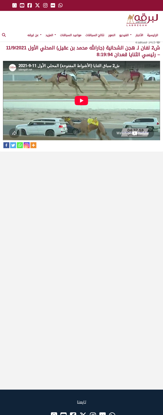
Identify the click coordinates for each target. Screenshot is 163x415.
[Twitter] (13, 145)
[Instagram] (27, 145)
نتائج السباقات (94, 35)
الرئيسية (152, 35)
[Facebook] (6, 145)
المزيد (50, 35)
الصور (111, 35)
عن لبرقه (33, 35)
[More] (33, 145)
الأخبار (139, 35)
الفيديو (124, 35)
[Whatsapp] (20, 145)
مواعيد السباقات (71, 35)
